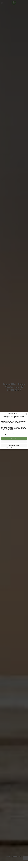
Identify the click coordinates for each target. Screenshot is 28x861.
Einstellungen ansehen (14, 445)
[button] (26, 414)
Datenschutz (15, 447)
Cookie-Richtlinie (9, 447)
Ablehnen (14, 442)
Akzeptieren (14, 438)
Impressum (20, 447)
